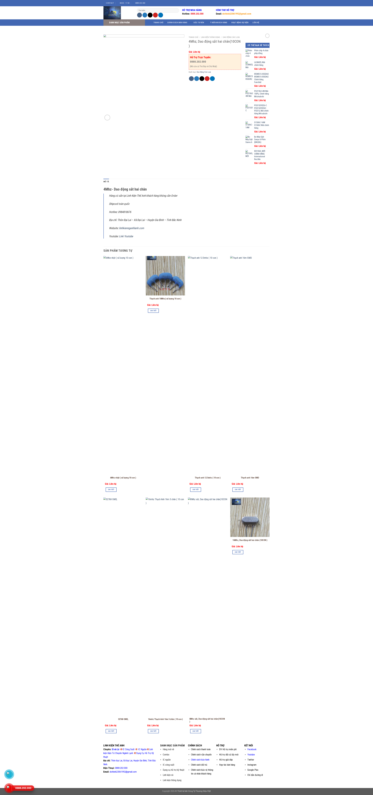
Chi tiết (111, 489)
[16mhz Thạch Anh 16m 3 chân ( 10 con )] (165, 606)
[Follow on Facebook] (258, 3)
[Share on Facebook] (139, 15)
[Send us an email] (267, 3)
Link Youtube (126, 236)
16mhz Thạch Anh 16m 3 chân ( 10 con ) (165, 719)
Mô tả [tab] (106, 181)
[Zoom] (107, 117)
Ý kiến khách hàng (218, 22)
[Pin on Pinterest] (155, 15)
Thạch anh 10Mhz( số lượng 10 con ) (165, 299)
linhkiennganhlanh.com (131, 228)
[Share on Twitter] (144, 15)
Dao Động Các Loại (231, 37)
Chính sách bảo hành (200, 759)
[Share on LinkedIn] (160, 15)
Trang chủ (158, 22)
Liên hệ (256, 22)
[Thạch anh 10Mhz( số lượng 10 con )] (165, 275)
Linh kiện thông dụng (210, 37)
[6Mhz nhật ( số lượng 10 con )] (123, 365)
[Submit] (176, 10)
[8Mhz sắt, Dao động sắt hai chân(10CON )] (207, 606)
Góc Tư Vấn (198, 22)
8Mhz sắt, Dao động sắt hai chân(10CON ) (207, 720)
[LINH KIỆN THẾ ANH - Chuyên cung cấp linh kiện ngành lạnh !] (118, 12)
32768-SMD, (123, 719)
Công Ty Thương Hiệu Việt (199, 791)
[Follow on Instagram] (261, 3)
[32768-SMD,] (123, 606)
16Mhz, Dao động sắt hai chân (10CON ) (250, 540)
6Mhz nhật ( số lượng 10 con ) (123, 478)
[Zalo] (9, 774)
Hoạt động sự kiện (239, 22)
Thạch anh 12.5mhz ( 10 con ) (208, 478)
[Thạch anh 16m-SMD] (250, 365)
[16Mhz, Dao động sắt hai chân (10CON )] (250, 517)
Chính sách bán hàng (177, 22)
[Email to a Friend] (150, 15)
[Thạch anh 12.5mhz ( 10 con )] (207, 365)
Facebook (251, 749)
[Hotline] (9, 788)
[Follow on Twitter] (264, 3)
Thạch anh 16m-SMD (250, 478)
